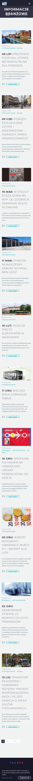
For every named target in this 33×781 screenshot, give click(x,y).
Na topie (19, 48)
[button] (3, 84)
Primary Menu (29, 3)
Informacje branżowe (8, 48)
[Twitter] (15, 763)
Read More (13, 84)
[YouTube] (22, 763)
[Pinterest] (20, 763)
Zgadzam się (24, 778)
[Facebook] (10, 763)
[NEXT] (18, 741)
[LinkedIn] (13, 763)
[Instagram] (17, 763)
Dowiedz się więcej (7, 778)
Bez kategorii (6, 450)
